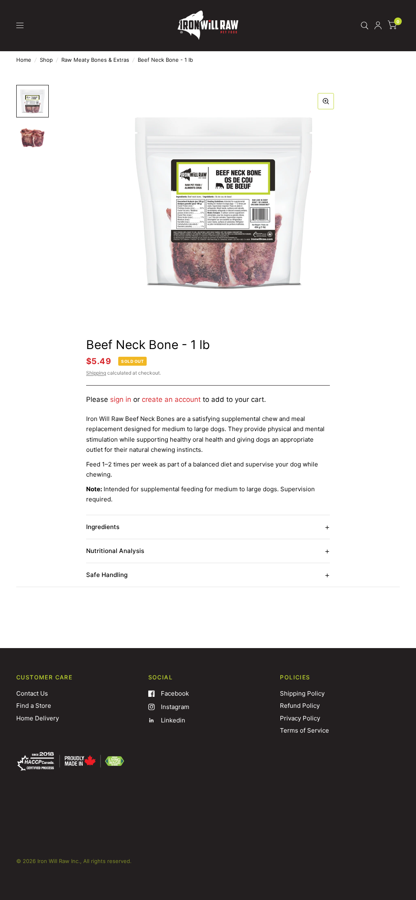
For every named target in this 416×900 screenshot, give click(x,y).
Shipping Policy (302, 693)
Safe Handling (107, 575)
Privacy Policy (300, 718)
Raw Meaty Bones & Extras (95, 59)
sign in (120, 399)
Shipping (96, 373)
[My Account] (378, 25)
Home (23, 59)
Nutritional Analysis (115, 551)
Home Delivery (37, 718)
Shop (46, 59)
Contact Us (32, 693)
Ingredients (102, 527)
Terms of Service (304, 730)
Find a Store (33, 705)
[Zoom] (326, 101)
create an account (171, 399)
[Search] (364, 25)
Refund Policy (300, 705)
